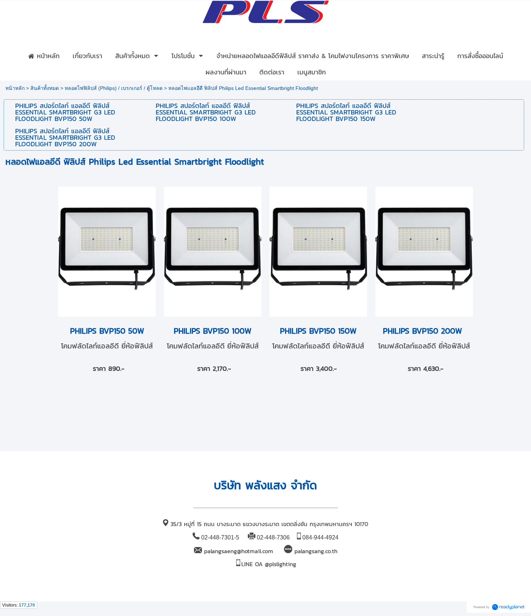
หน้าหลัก (15, 88)
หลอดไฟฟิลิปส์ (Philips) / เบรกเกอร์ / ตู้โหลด (114, 88)
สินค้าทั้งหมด (44, 88)
